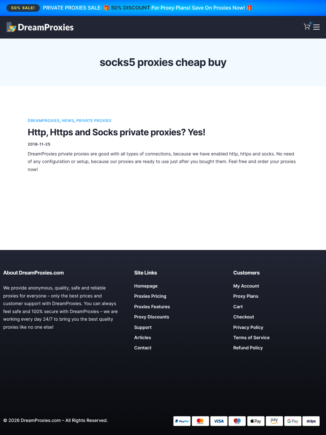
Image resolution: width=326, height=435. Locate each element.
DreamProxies (44, 120)
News (68, 120)
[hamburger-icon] (316, 27)
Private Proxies (94, 120)
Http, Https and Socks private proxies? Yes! (116, 132)
